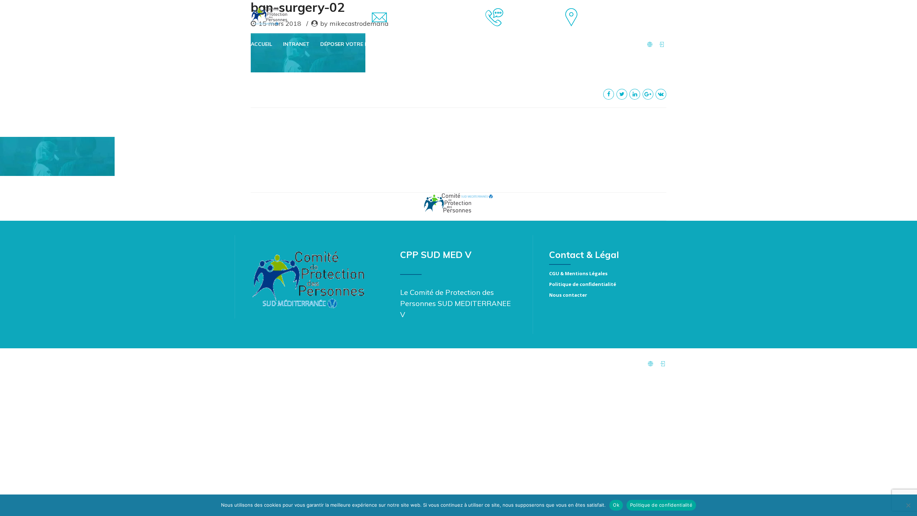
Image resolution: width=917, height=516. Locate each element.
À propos (497, 44)
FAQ (403, 44)
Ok (616, 505)
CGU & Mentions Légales (578, 273)
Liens (465, 44)
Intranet (296, 44)
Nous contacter (568, 295)
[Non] (908, 505)
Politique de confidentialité (582, 284)
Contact (534, 44)
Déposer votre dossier (353, 44)
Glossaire (433, 44)
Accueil (261, 44)
